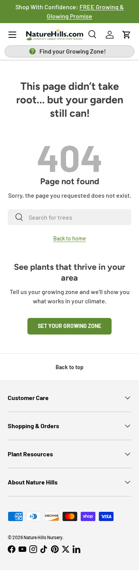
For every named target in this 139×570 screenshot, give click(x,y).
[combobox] (69, 217)
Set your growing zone (69, 326)
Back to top (69, 367)
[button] (126, 34)
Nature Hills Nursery (43, 537)
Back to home (69, 238)
